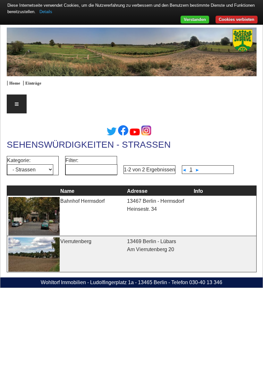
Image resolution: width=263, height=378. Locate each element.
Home (14, 83)
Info (198, 191)
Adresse (137, 191)
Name (67, 191)
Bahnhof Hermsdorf (82, 201)
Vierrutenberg (75, 241)
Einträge (33, 83)
